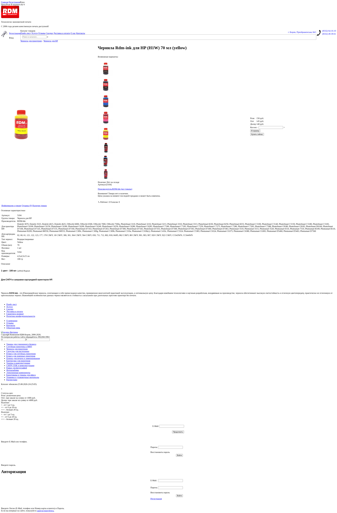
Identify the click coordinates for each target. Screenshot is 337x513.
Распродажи (11, 380)
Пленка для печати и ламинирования (23, 358)
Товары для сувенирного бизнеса (21, 344)
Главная (4, 2)
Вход (22, 2)
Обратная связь (13, 328)
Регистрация (14, 2)
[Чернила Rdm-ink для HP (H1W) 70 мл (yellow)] (106, 133)
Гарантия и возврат (15, 314)
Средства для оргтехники (17, 351)
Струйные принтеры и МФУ (19, 346)
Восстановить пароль (160, 452)
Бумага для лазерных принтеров (20, 356)
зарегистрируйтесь (45, 511)
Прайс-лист (25, 33)
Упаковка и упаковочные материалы (22, 377)
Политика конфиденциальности (20, 316)
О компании (11, 321)
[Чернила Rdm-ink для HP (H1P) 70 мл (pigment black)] (106, 68)
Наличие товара (39, 205)
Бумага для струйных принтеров (21, 354)
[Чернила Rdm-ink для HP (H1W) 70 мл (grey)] (106, 148)
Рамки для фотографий (16, 368)
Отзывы (41, 33)
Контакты (80, 33)
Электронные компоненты (18, 373)
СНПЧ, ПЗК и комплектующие (20, 365)
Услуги (34, 33)
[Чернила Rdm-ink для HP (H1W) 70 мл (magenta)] (106, 117)
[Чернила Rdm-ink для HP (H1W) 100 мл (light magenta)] (106, 174)
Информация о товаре (11, 205)
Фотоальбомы (12, 370)
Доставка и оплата (61, 33)
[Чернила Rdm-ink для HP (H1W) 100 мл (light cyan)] (106, 161)
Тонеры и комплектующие (18, 363)
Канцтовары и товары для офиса (21, 375)
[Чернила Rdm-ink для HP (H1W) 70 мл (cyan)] (106, 100)
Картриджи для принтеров (18, 361)
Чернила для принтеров (17, 349)
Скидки (49, 33)
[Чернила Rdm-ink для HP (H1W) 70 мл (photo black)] (106, 84)
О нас (73, 33)
